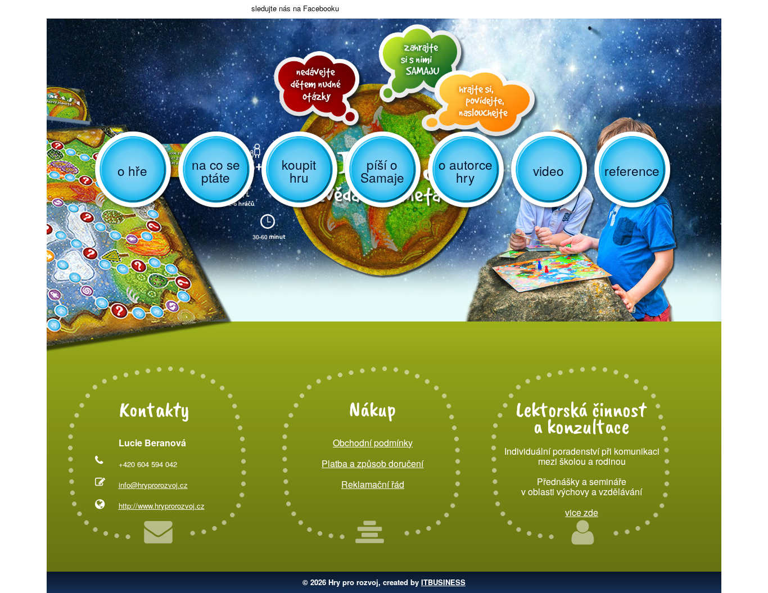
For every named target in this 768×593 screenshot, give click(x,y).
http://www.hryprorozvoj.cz (162, 505)
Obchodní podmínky (373, 442)
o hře (132, 170)
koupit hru (299, 170)
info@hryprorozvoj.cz (153, 484)
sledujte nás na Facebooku (294, 8)
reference (631, 170)
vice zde (581, 512)
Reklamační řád (372, 484)
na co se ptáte (216, 170)
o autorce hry (466, 170)
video (548, 170)
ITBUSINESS (443, 582)
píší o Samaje (382, 170)
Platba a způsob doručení (372, 463)
